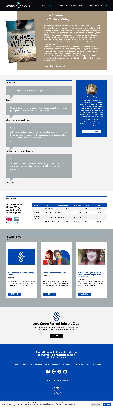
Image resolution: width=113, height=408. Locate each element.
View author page (91, 132)
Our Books (51, 5)
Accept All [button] (107, 404)
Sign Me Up (56, 336)
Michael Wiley (59, 19)
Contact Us (98, 5)
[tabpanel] (21, 270)
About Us (73, 5)
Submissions (79, 364)
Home (44, 5)
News (80, 5)
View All (8, 239)
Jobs (87, 364)
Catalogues (67, 364)
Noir (64, 66)
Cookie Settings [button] (96, 404)
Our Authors (62, 5)
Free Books (88, 5)
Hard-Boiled (55, 66)
